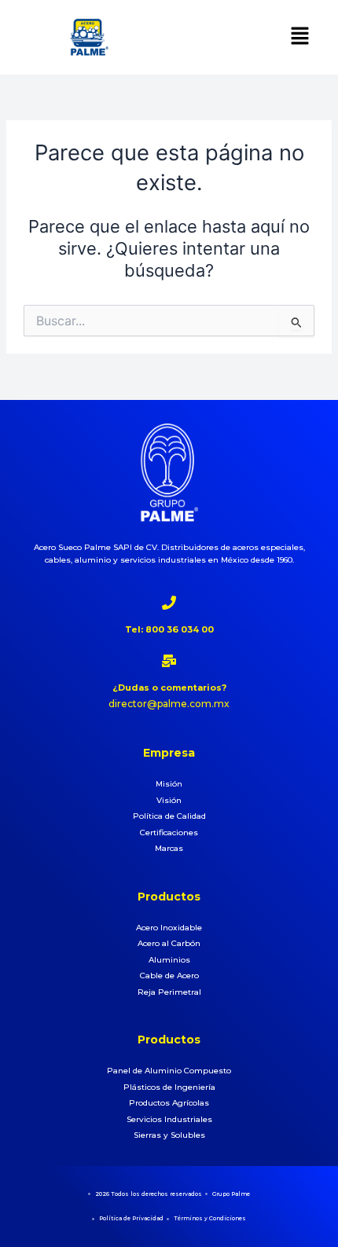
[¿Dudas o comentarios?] (169, 661)
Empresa (169, 753)
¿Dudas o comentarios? (169, 687)
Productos (169, 896)
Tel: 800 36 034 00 (169, 629)
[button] (299, 37)
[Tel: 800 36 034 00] (169, 603)
